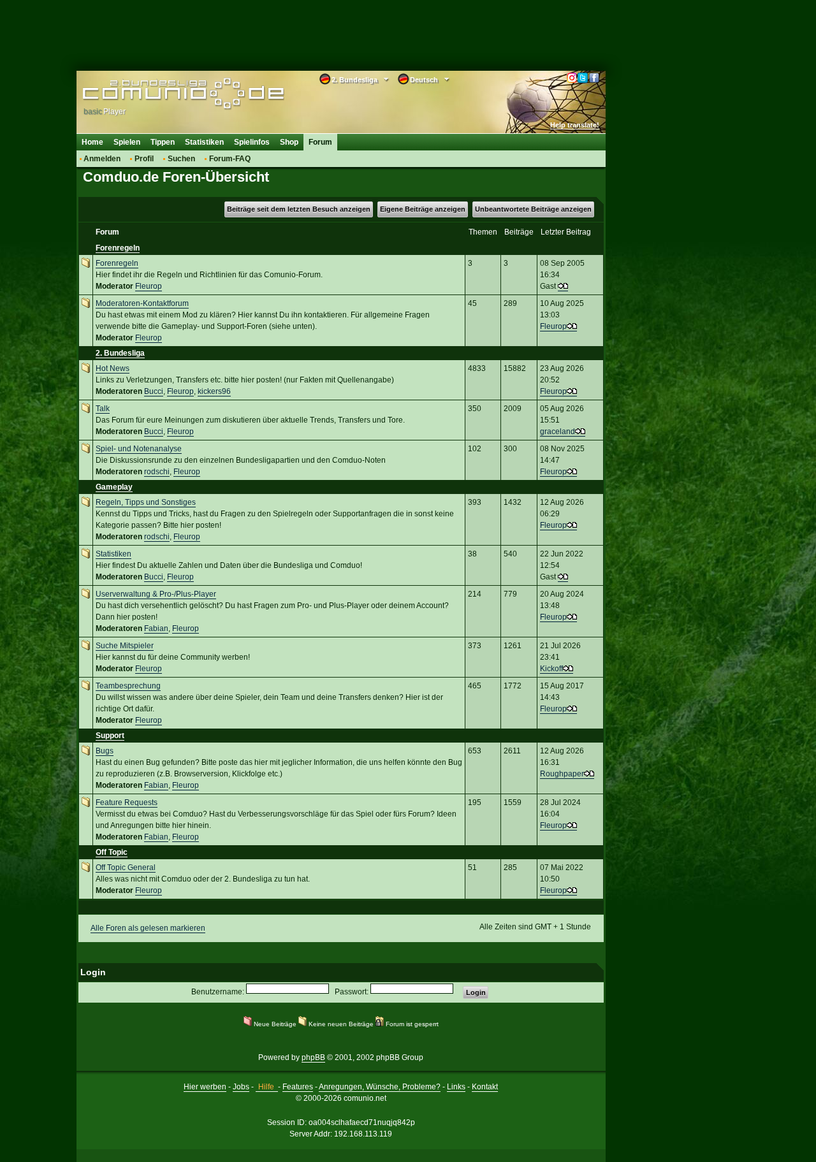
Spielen (126, 142)
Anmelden (102, 158)
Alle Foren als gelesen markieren (148, 928)
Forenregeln (118, 247)
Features (297, 1086)
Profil (144, 158)
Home (92, 142)
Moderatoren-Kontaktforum (142, 303)
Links (456, 1086)
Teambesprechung (128, 685)
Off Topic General (126, 867)
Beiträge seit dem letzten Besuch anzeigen (298, 209)
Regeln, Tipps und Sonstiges (146, 502)
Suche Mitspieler (125, 645)
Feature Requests (126, 802)
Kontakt (485, 1086)
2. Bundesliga (120, 353)
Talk (103, 408)
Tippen (162, 142)
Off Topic (111, 852)
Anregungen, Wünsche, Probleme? (380, 1086)
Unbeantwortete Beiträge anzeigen (533, 209)
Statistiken (204, 142)
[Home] (164, 93)
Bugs (104, 750)
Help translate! (574, 125)
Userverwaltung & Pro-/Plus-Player (156, 594)
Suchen (181, 158)
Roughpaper (562, 773)
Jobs (241, 1086)
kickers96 (214, 391)
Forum (320, 142)
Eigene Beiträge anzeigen (422, 209)
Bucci (153, 391)
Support (110, 735)
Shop (289, 142)
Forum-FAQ (230, 158)
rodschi (157, 471)
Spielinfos (252, 142)
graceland (557, 431)
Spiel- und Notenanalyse (139, 448)
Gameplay (114, 487)
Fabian (156, 628)
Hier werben (205, 1086)
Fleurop (148, 286)
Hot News (112, 368)
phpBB (313, 1057)
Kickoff (551, 668)
